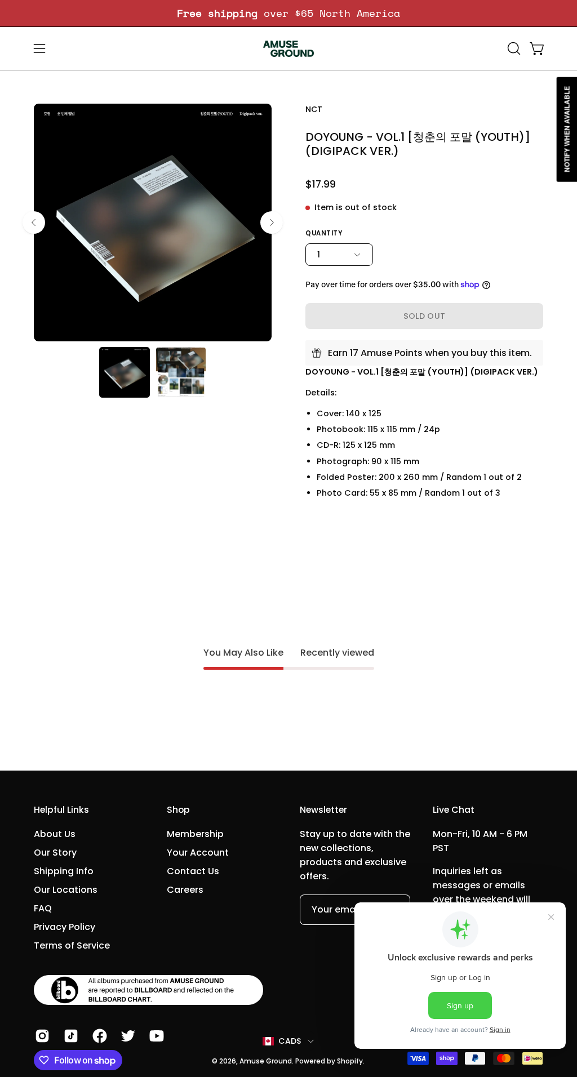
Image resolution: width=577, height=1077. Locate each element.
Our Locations (65, 889)
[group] (288, 13)
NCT (313, 109)
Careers (185, 889)
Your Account (198, 852)
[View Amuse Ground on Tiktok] (70, 1035)
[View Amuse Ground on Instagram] (41, 1035)
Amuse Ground (265, 1061)
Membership (195, 833)
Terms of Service (72, 945)
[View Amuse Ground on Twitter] (126, 1035)
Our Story (55, 852)
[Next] (271, 222)
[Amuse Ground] (288, 48)
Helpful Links (61, 810)
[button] (513, 48)
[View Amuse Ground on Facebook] (98, 1035)
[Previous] (34, 222)
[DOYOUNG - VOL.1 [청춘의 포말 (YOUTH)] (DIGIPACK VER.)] (124, 372)
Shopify (350, 1061)
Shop (178, 810)
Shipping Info (64, 871)
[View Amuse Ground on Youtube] (155, 1035)
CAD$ (289, 1041)
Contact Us (193, 871)
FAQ (43, 908)
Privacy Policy (64, 926)
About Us (55, 833)
